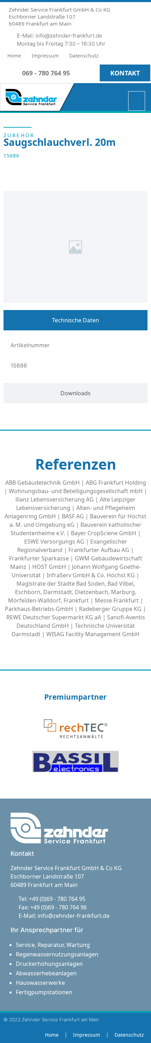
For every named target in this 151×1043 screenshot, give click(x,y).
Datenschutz (84, 55)
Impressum (45, 55)
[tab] (75, 320)
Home (14, 55)
